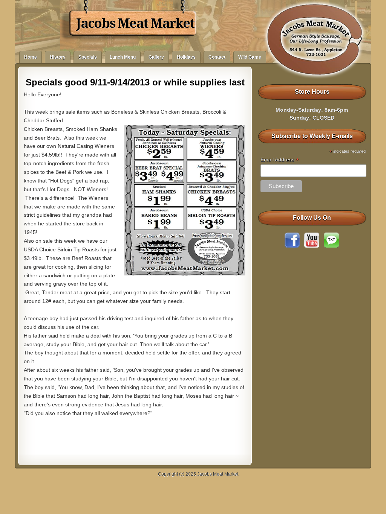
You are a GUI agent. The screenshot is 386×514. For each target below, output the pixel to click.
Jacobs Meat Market (135, 23)
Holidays (186, 57)
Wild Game (249, 57)
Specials (87, 57)
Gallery (156, 57)
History (58, 57)
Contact (216, 57)
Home (30, 57)
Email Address (279, 159)
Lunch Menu (123, 57)
